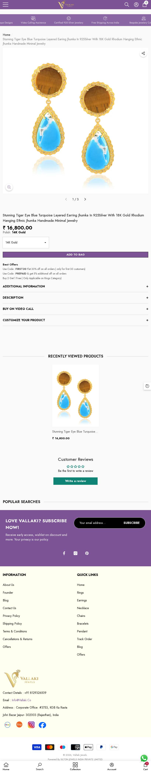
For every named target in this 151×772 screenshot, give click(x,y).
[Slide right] (85, 199)
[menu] (5, 4)
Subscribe (132, 523)
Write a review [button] (75, 481)
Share (143, 53)
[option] (75, 403)
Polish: (14, 232)
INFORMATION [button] (14, 574)
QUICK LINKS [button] (87, 574)
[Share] (143, 53)
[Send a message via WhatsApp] (144, 758)
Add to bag (75, 255)
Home (6, 35)
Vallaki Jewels (80, 755)
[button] (127, 4)
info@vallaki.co (21, 700)
